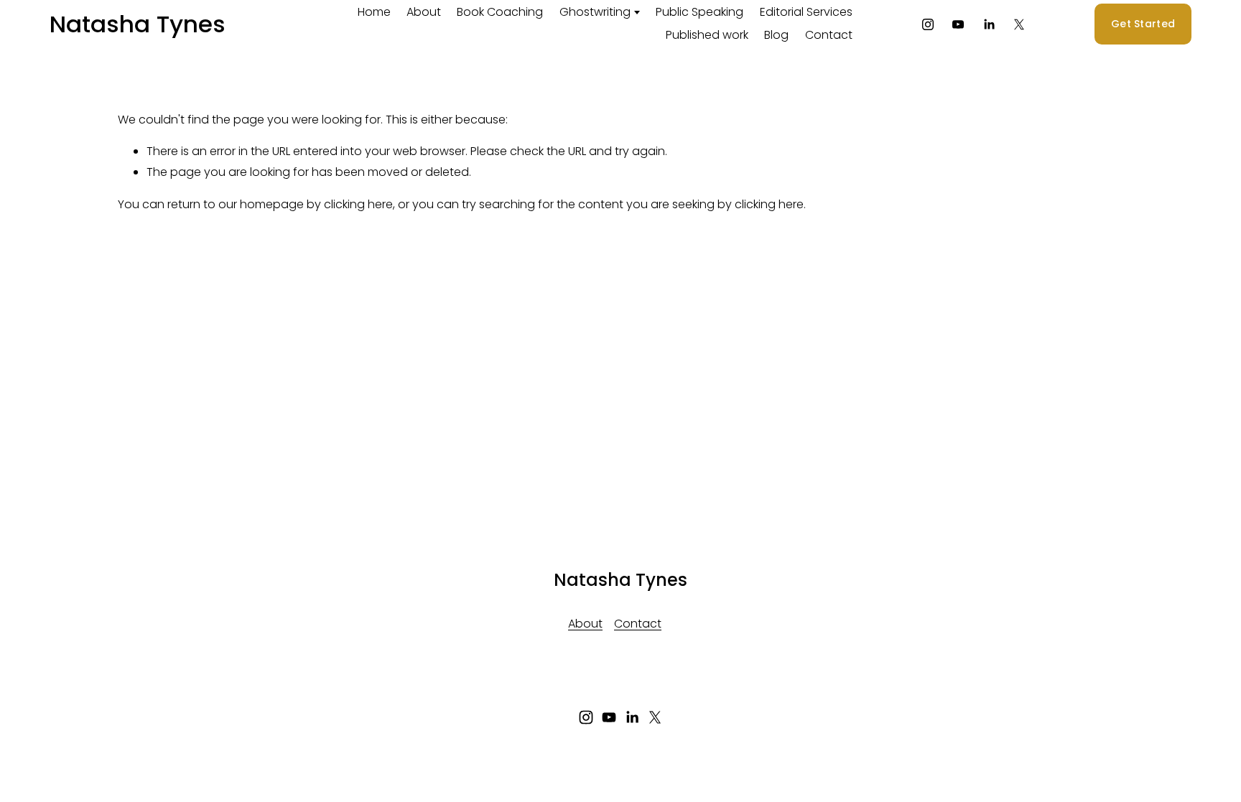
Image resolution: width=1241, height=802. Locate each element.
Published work (707, 35)
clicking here (358, 204)
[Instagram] (928, 24)
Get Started (1143, 24)
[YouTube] (958, 24)
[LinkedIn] (989, 24)
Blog (776, 35)
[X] (1019, 24)
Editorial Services (806, 12)
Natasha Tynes (138, 24)
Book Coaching (500, 12)
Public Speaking (699, 12)
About (423, 12)
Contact (828, 35)
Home (374, 12)
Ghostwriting (595, 12)
